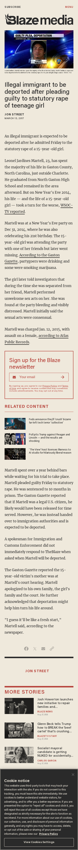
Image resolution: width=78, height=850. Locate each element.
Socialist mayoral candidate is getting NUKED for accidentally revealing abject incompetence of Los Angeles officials (54, 752)
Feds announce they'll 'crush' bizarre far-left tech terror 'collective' (50, 421)
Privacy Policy (49, 386)
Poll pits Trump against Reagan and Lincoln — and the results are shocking (49, 437)
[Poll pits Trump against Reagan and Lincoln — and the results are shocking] (15, 438)
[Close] (73, 774)
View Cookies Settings (39, 842)
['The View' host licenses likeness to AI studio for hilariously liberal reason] (15, 453)
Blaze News (45, 712)
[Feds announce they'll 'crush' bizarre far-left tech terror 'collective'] (15, 423)
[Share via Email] (43, 649)
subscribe (13, 7)
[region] (39, 809)
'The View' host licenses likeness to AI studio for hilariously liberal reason (50, 451)
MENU (69, 7)
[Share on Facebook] (26, 649)
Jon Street (14, 114)
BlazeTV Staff (47, 736)
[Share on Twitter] (35, 649)
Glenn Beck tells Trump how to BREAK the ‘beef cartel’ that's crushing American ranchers (54, 728)
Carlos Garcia (47, 761)
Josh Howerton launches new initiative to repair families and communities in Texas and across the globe (55, 703)
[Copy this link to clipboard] (52, 649)
